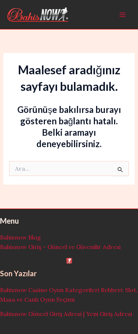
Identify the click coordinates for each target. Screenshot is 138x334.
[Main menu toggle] (122, 15)
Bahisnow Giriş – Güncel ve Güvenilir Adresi (60, 247)
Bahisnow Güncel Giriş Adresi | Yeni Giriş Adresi (66, 313)
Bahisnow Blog (20, 237)
